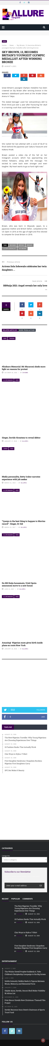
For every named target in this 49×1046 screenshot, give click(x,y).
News (4, 41)
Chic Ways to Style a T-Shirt (25, 932)
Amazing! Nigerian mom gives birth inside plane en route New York (22, 644)
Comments (27, 899)
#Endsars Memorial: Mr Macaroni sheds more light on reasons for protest (23, 368)
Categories (6, 856)
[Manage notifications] (43, 1040)
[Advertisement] (24, 684)
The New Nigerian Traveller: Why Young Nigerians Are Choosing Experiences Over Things (23, 32)
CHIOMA (25, 372)
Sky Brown (22, 248)
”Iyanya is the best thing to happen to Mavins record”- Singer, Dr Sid (23, 522)
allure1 (25, 441)
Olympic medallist (9, 248)
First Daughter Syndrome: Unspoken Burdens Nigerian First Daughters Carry (30, 946)
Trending (11, 338)
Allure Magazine (8, 380)
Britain (21, 245)
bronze (29, 245)
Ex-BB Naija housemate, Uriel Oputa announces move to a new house (19, 584)
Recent (5, 899)
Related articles (10, 330)
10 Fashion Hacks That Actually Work (30, 919)
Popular (15, 899)
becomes (13, 245)
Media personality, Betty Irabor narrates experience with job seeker (21, 478)
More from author (27, 330)
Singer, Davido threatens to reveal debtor (21, 437)
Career (5, 448)
